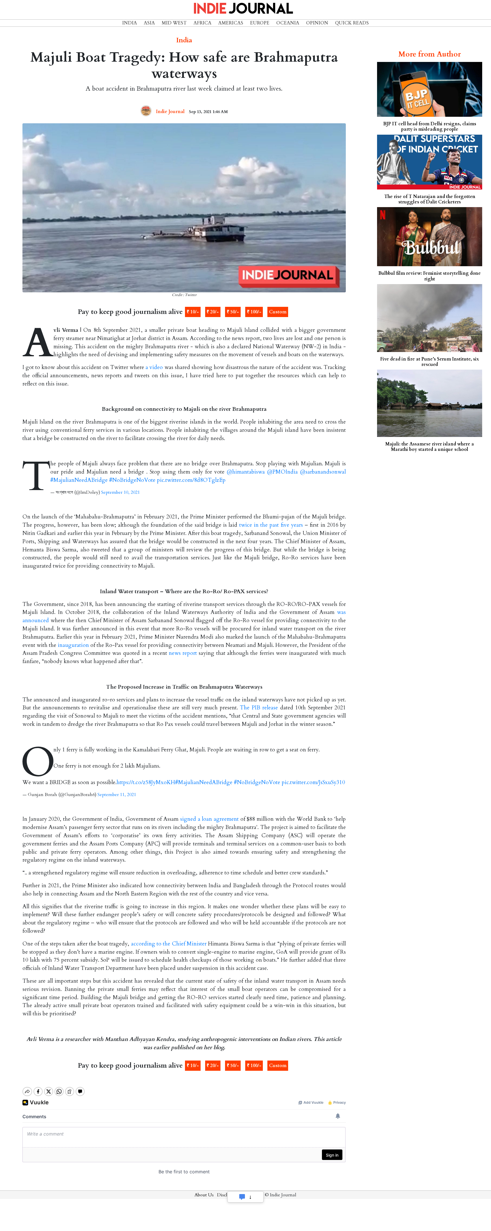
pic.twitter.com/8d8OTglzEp (191, 480)
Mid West (174, 23)
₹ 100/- (254, 312)
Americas (230, 23)
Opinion (317, 23)
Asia (149, 23)
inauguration (73, 645)
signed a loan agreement (209, 819)
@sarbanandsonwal (323, 472)
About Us (204, 1195)
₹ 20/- (213, 312)
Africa (202, 23)
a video (154, 367)
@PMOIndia (282, 472)
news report (183, 653)
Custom (277, 312)
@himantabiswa (246, 472)
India (129, 23)
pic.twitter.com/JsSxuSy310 (313, 782)
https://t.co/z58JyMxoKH (145, 782)
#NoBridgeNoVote (132, 480)
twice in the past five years (271, 525)
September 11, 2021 (116, 794)
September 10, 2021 (120, 492)
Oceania (287, 23)
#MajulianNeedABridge (79, 480)
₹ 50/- (233, 312)
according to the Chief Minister (169, 943)
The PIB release (259, 707)
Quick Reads (352, 23)
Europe (259, 23)
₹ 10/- (193, 312)
